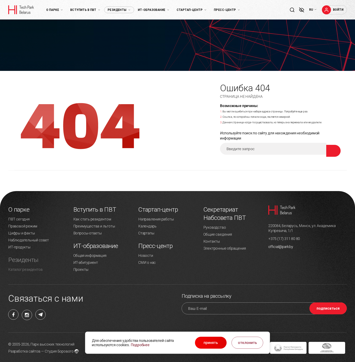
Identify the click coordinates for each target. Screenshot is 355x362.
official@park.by (280, 246)
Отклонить (247, 343)
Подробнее (140, 345)
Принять (211, 343)
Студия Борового (59, 351)
